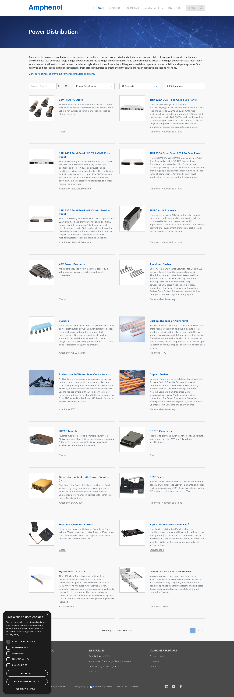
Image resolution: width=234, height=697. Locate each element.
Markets (115, 7)
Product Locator (157, 656)
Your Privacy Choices (103, 686)
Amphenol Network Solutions (166, 131)
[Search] (59, 86)
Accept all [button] (27, 673)
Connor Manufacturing (162, 299)
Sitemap (134, 686)
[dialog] (27, 652)
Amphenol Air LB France (72, 352)
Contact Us (155, 666)
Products (97, 7)
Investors (174, 7)
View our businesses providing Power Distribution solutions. (62, 73)
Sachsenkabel (157, 549)
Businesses (132, 7)
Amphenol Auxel (159, 606)
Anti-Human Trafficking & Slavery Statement (110, 661)
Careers (93, 671)
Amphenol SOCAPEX (70, 502)
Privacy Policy (79, 686)
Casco (62, 131)
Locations (154, 661)
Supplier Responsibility (99, 656)
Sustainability (154, 7)
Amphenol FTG (158, 352)
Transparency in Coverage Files (104, 666)
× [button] (47, 614)
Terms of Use (121, 686)
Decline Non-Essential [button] (27, 681)
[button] (27, 689)
